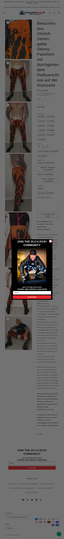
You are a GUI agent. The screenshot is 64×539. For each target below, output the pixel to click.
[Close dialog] (50, 241)
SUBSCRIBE (32, 297)
